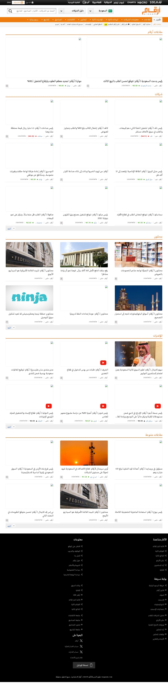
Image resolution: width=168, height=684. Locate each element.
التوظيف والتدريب (74, 551)
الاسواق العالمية (136, 24)
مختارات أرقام (146, 24)
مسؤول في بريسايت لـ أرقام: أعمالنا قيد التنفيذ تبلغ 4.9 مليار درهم (139, 471)
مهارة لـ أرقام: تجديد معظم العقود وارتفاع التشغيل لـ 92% (54, 81)
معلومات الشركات (131, 19)
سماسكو (148, 223)
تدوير (95, 421)
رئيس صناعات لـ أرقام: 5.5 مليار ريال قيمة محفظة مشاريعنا (32, 130)
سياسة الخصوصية (73, 570)
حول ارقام (76, 560)
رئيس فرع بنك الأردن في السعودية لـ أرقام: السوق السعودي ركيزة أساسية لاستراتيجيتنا (32, 471)
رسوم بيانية (33, 19)
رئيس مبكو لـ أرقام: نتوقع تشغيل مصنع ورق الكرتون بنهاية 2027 (85, 216)
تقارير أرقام (124, 24)
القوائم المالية (159, 551)
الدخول (28, 2)
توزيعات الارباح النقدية (156, 625)
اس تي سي (93, 477)
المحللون (83, 19)
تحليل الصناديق (74, 625)
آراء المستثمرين (159, 565)
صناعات (39, 136)
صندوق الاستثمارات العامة (75, 24)
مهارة (68, 86)
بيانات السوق (75, 585)
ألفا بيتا (63, 24)
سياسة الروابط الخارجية (71, 575)
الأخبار (158, 19)
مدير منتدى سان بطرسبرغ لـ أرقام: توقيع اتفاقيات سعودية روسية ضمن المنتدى (32, 371)
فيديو (57, 24)
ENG (9, 2)
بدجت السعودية (146, 86)
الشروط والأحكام (74, 565)
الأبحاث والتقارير (158, 639)
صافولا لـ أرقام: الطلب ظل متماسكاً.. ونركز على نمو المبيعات (31, 216)
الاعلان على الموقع (74, 546)
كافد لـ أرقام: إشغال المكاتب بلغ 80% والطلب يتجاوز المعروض (86, 130)
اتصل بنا (77, 556)
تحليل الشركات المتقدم (156, 615)
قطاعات (147, 19)
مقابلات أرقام (157, 24)
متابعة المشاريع (75, 630)
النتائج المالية (160, 556)
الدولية (40, 421)
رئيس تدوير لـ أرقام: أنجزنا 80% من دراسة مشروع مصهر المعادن (84, 415)
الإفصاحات (88, 24)
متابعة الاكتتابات (74, 615)
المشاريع (46, 19)
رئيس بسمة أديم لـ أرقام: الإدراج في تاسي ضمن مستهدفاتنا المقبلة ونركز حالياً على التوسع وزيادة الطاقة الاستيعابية (138, 415)
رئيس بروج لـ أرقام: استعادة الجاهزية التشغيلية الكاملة (138, 512)
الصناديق (58, 19)
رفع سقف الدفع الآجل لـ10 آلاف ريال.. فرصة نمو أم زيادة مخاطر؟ (84, 272)
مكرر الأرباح (160, 560)
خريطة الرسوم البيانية (156, 585)
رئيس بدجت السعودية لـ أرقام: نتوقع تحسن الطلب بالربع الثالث (132, 81)
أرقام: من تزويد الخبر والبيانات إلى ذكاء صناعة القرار (86, 171)
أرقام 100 (76, 595)
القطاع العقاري (97, 24)
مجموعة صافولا (38, 223)
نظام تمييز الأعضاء (76, 658)
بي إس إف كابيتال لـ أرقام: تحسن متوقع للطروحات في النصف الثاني (30, 514)
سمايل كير (149, 421)
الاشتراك (17, 2)
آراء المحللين (160, 630)
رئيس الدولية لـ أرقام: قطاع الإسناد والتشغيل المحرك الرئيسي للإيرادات (31, 415)
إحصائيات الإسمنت (157, 609)
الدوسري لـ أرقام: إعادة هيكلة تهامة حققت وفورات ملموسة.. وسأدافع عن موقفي (31, 173)
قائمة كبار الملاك (158, 546)
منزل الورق (149, 179)
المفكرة (162, 570)
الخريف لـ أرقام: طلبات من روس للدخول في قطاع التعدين (87, 371)
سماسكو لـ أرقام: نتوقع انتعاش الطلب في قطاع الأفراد (139, 214)
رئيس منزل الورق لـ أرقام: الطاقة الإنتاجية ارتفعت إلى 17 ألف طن (139, 173)
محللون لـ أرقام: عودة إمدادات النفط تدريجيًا (89, 314)
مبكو (95, 223)
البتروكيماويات (159, 604)
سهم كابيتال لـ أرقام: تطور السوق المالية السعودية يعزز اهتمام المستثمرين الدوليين (139, 371)
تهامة (40, 179)
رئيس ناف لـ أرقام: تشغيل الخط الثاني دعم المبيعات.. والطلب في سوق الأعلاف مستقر (140, 130)
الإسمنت (161, 600)
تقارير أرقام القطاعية (112, 24)
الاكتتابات (71, 19)
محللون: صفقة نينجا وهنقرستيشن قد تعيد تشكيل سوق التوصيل (31, 316)
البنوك (162, 595)
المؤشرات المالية (97, 19)
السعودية (103, 10)
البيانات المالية (113, 19)
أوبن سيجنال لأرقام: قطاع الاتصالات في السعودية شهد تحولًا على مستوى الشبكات (84, 471)
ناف (151, 136)
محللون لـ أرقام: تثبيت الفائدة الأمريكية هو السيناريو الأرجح (30, 272)
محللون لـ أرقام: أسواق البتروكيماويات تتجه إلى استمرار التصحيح (138, 316)
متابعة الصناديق (74, 620)
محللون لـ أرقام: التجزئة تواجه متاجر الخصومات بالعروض (141, 272)
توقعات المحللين (158, 634)
